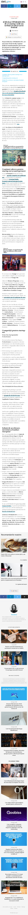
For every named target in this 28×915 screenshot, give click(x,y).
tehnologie (11, 678)
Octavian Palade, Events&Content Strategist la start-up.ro (12, 181)
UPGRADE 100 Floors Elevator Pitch (16, 680)
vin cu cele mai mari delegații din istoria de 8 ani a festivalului (13, 93)
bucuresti (6, 678)
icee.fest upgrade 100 (21, 682)
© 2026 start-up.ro (14, 912)
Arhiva (11, 908)
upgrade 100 (5, 682)
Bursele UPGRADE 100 (8, 511)
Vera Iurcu (15, 30)
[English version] (21, 1)
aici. (18, 124)
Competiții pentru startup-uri (10, 78)
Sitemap (23, 906)
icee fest (17, 678)
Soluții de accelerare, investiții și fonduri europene (13, 80)
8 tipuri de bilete (6, 505)
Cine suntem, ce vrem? (7, 906)
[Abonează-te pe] (13, 34)
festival (5, 680)
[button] (23, 1)
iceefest (23, 678)
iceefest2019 (12, 682)
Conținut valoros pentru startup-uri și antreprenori (12, 75)
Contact (15, 908)
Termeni (19, 906)
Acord (14, 906)
